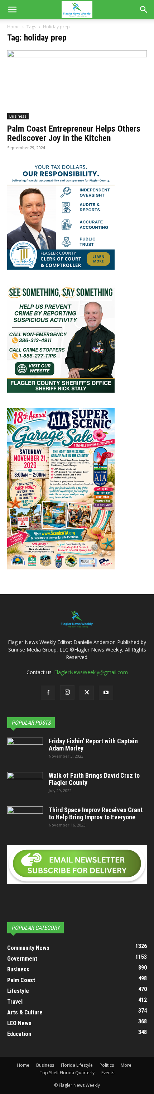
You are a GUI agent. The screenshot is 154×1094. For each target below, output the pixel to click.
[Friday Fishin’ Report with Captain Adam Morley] (25, 750)
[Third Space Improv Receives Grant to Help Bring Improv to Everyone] (25, 819)
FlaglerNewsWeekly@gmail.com (91, 672)
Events (107, 1073)
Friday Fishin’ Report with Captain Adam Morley (93, 744)
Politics (107, 1065)
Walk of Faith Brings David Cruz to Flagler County (94, 779)
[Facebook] (48, 693)
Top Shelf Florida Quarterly (67, 1073)
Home (13, 27)
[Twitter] (87, 693)
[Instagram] (67, 692)
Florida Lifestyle (77, 1065)
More (126, 1065)
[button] (12, 9)
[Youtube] (106, 693)
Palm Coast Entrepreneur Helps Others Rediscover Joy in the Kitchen (73, 133)
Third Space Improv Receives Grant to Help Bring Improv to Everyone (96, 813)
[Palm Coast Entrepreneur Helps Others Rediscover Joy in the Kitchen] (77, 84)
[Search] (144, 9)
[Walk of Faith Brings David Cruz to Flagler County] (25, 784)
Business (18, 116)
